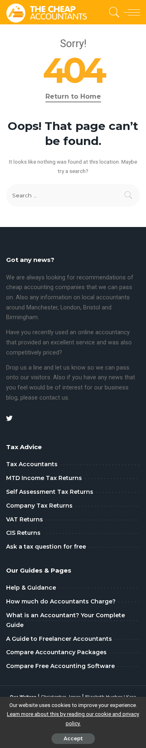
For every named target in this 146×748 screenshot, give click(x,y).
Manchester (42, 307)
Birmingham (22, 317)
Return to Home (73, 96)
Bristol (91, 307)
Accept (73, 738)
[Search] (113, 12)
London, (71, 307)
